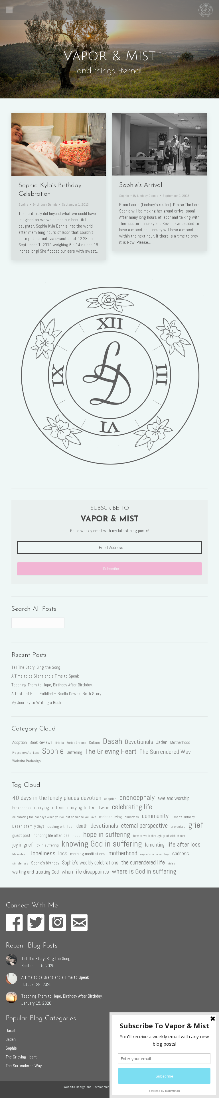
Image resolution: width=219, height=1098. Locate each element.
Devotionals (139, 742)
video (171, 863)
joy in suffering (47, 845)
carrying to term (49, 807)
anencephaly (137, 797)
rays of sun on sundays (154, 854)
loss (62, 853)
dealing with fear (60, 826)
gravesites (178, 826)
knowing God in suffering (102, 843)
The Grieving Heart (111, 751)
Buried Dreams (76, 743)
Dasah (112, 741)
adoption (110, 798)
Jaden (161, 742)
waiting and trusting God (35, 872)
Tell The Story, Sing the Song (35, 667)
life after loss (183, 844)
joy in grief (22, 844)
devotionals (104, 825)
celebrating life (132, 806)
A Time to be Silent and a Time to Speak (45, 676)
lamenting (155, 844)
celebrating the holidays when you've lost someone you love (54, 817)
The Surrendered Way (165, 752)
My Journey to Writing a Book (36, 702)
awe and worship (173, 798)
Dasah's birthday (183, 817)
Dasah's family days (28, 826)
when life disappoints (85, 871)
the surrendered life (143, 862)
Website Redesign (26, 761)
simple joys (20, 863)
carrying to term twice (88, 808)
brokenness (21, 807)
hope (76, 835)
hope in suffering (106, 834)
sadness (180, 853)
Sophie (23, 204)
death (82, 825)
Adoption (19, 742)
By (45, 204)
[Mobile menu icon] (9, 10)
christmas (132, 817)
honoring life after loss (51, 835)
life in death (20, 854)
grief (195, 825)
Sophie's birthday (45, 863)
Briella (59, 743)
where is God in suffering (144, 871)
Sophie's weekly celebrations (90, 862)
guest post (21, 835)
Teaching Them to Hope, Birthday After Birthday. (52, 685)
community (155, 816)
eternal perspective (144, 825)
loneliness (43, 853)
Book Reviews (41, 742)
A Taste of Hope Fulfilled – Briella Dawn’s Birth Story (56, 694)
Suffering (74, 752)
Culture (94, 742)
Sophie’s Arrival (140, 185)
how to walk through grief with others (159, 835)
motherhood (122, 853)
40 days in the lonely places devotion (56, 798)
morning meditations (88, 854)
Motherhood (180, 742)
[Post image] (11, 959)
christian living (110, 816)
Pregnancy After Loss (25, 753)
